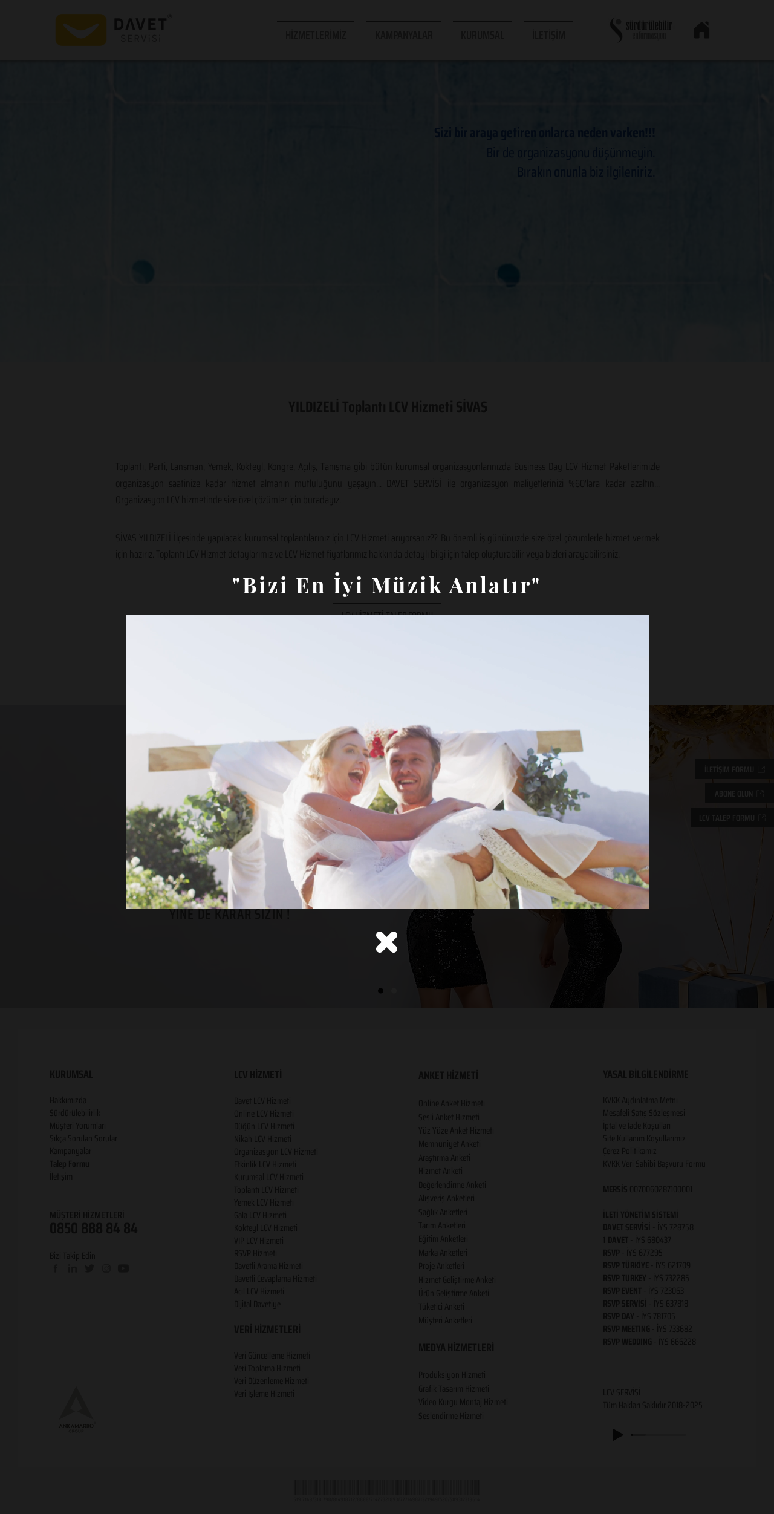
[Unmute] (162, 893)
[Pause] (141, 893)
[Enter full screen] (632, 893)
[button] (386, 942)
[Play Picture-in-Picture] (612, 893)
